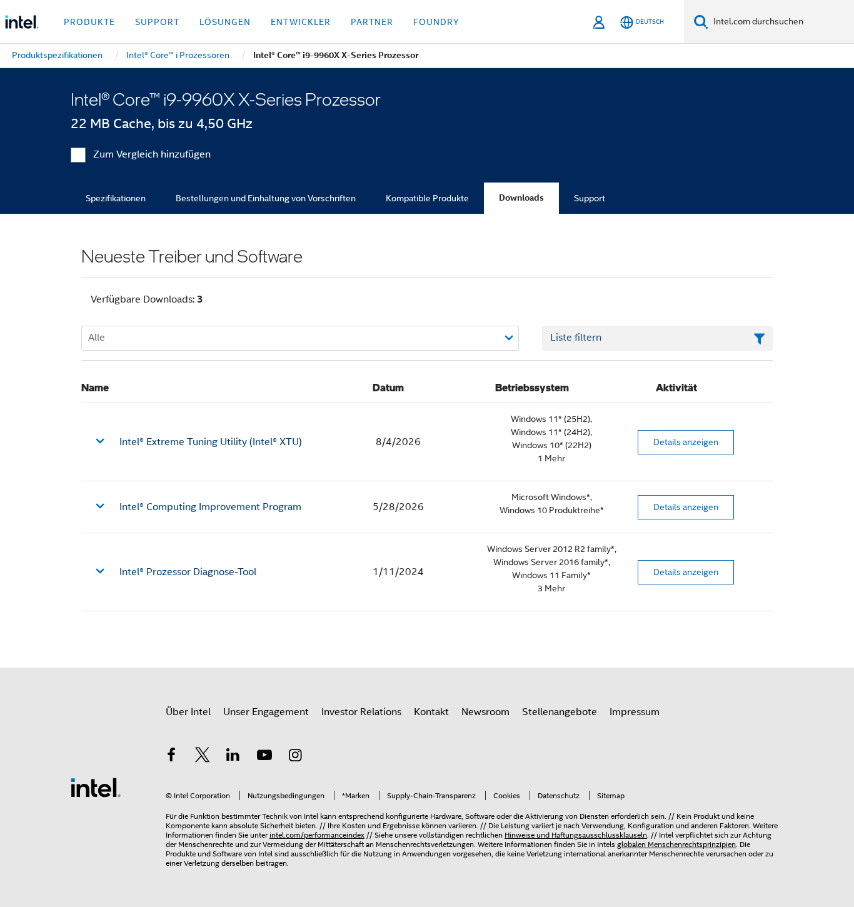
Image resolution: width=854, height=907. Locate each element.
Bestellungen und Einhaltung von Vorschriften (266, 198)
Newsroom (485, 712)
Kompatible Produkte (427, 198)
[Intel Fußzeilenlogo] (96, 787)
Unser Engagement (266, 712)
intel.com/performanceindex (316, 834)
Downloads (521, 198)
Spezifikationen (116, 198)
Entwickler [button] (301, 22)
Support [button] (157, 22)
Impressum (635, 712)
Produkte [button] (89, 22)
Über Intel (188, 712)
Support (589, 198)
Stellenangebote (559, 712)
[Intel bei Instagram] (295, 757)
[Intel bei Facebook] (171, 757)
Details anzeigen (685, 442)
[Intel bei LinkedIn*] (233, 757)
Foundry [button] (436, 22)
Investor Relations (361, 712)
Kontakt (431, 712)
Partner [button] (372, 22)
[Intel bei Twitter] (202, 757)
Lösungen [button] (225, 22)
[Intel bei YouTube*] (264, 757)
